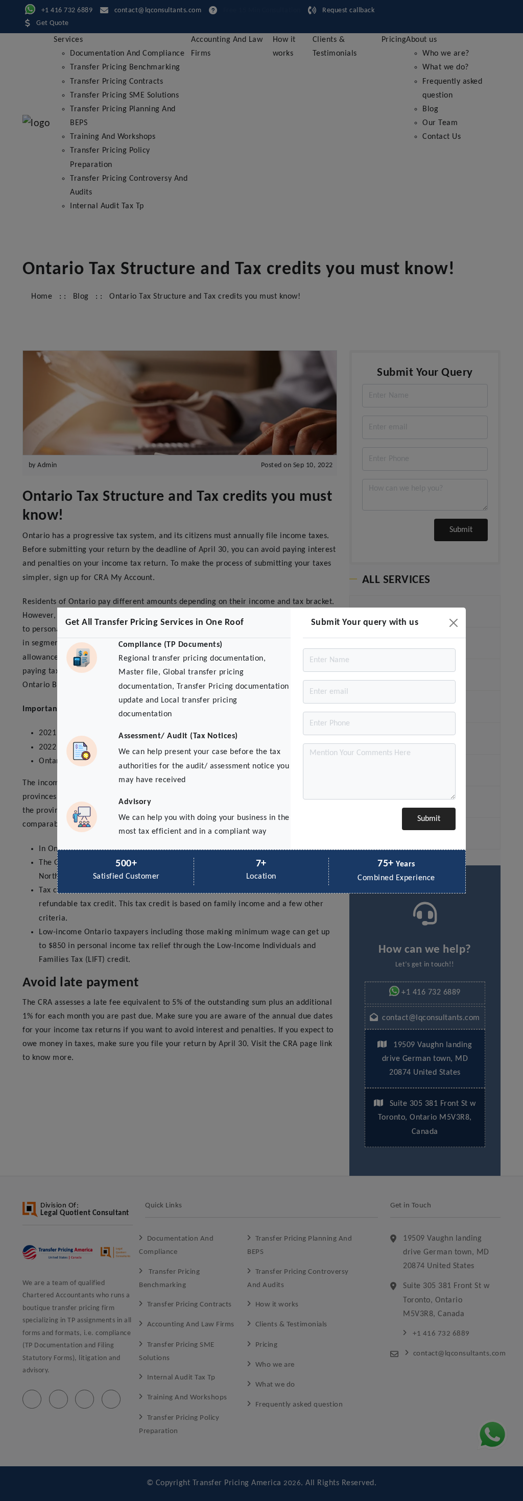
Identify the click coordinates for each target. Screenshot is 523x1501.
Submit (428, 819)
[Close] (453, 623)
